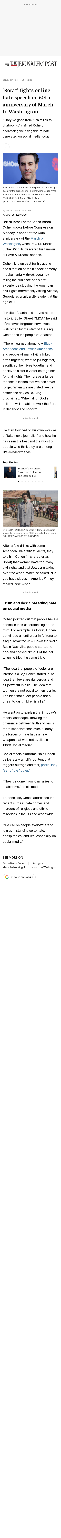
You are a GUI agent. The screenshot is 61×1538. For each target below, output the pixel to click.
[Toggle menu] (7, 64)
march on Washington (44, 867)
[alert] (30, 1499)
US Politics (27, 80)
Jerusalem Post (10, 80)
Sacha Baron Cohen (14, 863)
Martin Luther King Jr (14, 867)
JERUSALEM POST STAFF (18, 210)
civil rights (37, 863)
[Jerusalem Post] (33, 64)
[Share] (6, 146)
